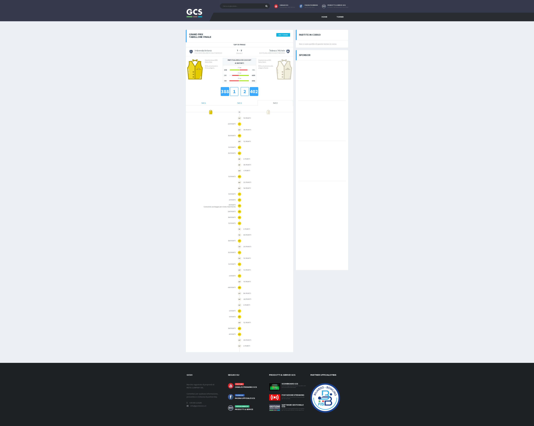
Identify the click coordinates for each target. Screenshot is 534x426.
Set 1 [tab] (204, 103)
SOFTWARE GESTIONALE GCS (292, 406)
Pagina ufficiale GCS (245, 398)
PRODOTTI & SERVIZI (244, 409)
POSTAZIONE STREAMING (293, 395)
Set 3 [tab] (275, 103)
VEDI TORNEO (283, 35)
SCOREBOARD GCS (290, 384)
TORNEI (340, 17)
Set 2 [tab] (239, 103)
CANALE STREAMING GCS (246, 387)
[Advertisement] (322, 80)
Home (324, 17)
